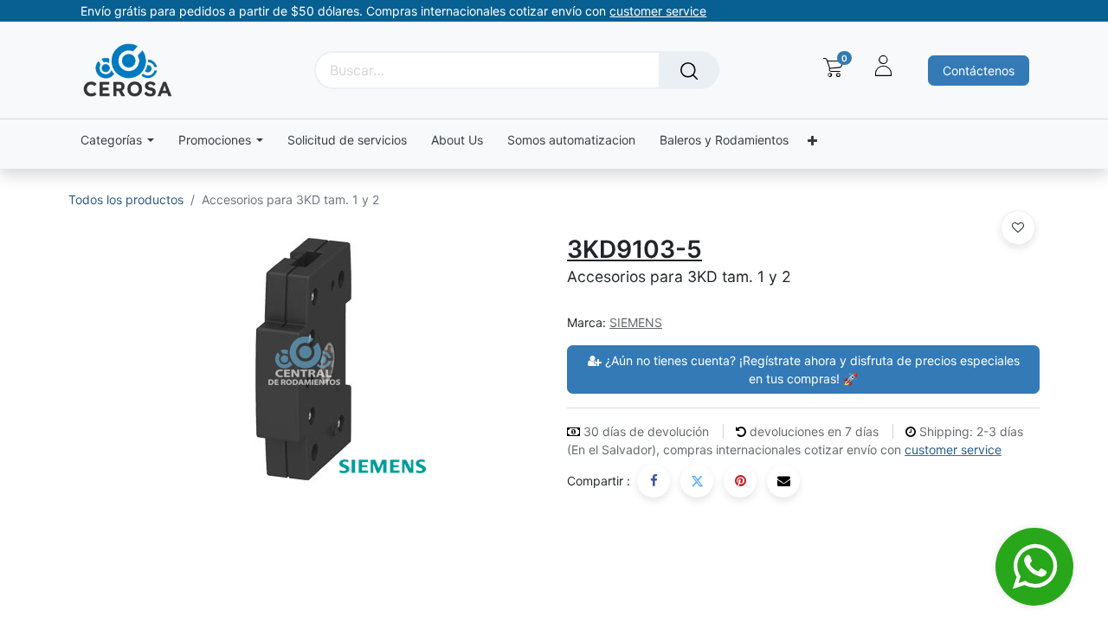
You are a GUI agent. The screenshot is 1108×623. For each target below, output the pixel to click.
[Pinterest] (740, 481)
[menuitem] (347, 140)
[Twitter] (696, 481)
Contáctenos (979, 70)
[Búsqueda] (689, 70)
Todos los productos (126, 199)
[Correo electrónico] (783, 481)
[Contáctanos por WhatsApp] (1034, 567)
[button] (1018, 227)
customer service (953, 449)
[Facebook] (653, 481)
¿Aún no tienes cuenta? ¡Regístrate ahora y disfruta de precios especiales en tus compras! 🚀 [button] (811, 369)
